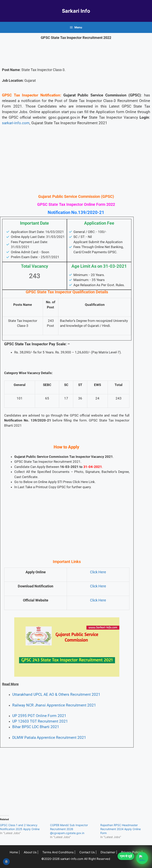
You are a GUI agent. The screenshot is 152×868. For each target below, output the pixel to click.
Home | (15, 852)
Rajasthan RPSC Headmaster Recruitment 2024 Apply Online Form (120, 829)
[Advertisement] (76, 163)
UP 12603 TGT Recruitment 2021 (40, 721)
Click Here (98, 572)
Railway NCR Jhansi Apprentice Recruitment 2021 (54, 705)
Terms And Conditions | (58, 852)
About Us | (31, 852)
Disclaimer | (109, 852)
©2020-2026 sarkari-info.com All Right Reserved (76, 859)
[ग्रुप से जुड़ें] (142, 858)
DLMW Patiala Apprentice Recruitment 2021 (49, 737)
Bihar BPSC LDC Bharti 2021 (35, 727)
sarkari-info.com (15, 123)
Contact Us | (88, 852)
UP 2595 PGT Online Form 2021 (39, 716)
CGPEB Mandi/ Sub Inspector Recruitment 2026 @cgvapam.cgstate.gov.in (69, 829)
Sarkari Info (76, 11)
